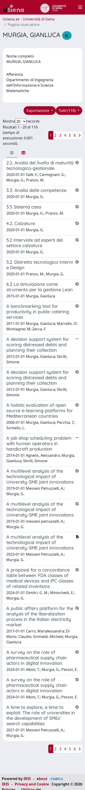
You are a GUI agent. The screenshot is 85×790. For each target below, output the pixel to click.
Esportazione (38, 110)
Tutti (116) (68, 110)
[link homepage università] (53, 7)
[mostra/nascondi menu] (80, 7)
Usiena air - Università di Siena (29, 19)
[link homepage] (15, 7)
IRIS (27, 778)
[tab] (12, 153)
